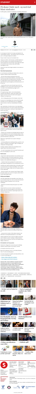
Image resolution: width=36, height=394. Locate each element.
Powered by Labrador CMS (18, 392)
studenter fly (4, 273)
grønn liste (29, 274)
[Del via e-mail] (34, 50)
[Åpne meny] (34, 2)
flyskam (2, 276)
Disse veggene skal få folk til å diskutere (9, 259)
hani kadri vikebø (22, 274)
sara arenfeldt (11, 273)
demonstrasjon (11, 276)
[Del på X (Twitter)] (33, 50)
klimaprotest (9, 274)
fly (6, 276)
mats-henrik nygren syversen (24, 273)
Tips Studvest (3, 378)
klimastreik (3, 274)
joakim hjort (15, 274)
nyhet (16, 273)
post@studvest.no (4, 374)
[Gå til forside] (5, 2)
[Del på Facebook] (31, 50)
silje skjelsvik (18, 276)
